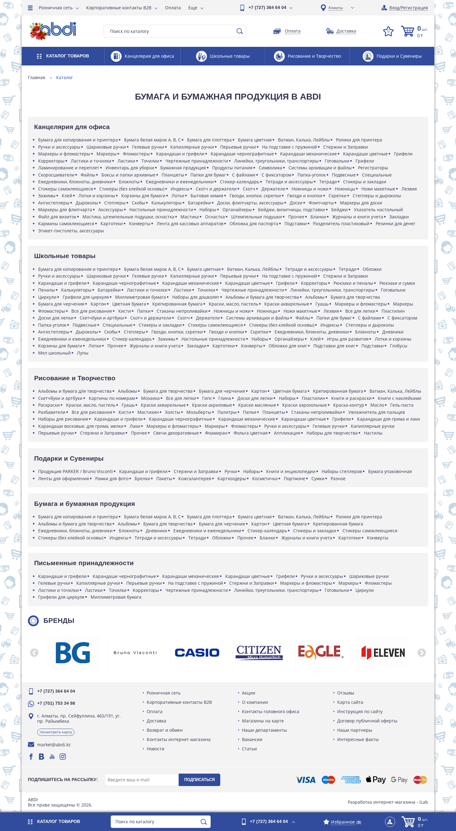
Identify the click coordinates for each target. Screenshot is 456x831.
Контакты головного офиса (270, 711)
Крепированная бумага (177, 304)
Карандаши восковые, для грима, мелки (80, 426)
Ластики (126, 161)
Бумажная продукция (183, 168)
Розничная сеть (56, 8)
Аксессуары (110, 209)
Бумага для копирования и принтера (78, 140)
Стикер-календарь (239, 182)
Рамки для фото (111, 478)
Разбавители (51, 412)
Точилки (150, 161)
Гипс (207, 398)
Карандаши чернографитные (242, 154)
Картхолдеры (231, 478)
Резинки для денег (395, 223)
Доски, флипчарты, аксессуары (250, 203)
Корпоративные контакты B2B (118, 8)
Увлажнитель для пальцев (376, 412)
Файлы (88, 175)
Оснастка (215, 217)
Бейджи (339, 209)
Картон (98, 304)
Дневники (393, 332)
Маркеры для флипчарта (65, 209)
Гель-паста (402, 405)
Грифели (403, 154)
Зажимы (47, 196)
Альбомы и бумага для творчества (262, 297)
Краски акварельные (286, 304)
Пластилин (393, 311)
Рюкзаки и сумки (397, 283)
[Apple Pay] (376, 780)
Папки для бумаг (208, 175)
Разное (338, 478)
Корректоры (51, 161)
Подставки (295, 223)
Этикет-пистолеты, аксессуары (71, 231)
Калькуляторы (166, 203)
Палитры (227, 412)
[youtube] (52, 756)
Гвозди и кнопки (304, 196)
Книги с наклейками (399, 398)
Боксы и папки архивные (128, 175)
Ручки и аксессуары (59, 147)
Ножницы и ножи (310, 189)
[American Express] (351, 780)
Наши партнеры (354, 730)
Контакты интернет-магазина (179, 739)
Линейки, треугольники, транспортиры (276, 161)
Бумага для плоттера (209, 140)
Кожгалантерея (194, 478)
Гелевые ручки (148, 147)
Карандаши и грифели (180, 154)
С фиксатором (276, 175)
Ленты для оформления (63, 478)
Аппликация (287, 433)
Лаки (135, 426)
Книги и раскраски (351, 398)
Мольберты (198, 412)
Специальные (377, 175)
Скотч (249, 189)
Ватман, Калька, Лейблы (304, 140)
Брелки (142, 478)
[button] (34, 652)
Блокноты (129, 182)
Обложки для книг (288, 346)
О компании (255, 702)
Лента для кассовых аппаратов (190, 223)
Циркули (47, 297)
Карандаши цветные (365, 154)
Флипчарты (321, 203)
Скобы (138, 203)
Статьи (249, 749)
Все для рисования (91, 311)
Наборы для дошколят (195, 297)
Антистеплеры (53, 203)
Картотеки (112, 223)
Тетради (328, 182)
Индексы (180, 189)
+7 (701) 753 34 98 (56, 703)
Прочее (296, 217)
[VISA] (305, 780)
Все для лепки (360, 311)
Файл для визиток (57, 217)
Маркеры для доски (361, 203)
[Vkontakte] (41, 756)
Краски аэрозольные (304, 405)
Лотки (178, 196)
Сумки (317, 478)
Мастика (190, 217)
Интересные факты (358, 739)
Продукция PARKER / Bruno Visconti (75, 471)
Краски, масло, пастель (233, 304)
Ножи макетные (378, 189)
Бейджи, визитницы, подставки (291, 209)
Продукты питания (232, 168)
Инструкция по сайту (359, 711)
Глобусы (398, 346)
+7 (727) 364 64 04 (267, 7)
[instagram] (63, 756)
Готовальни (337, 161)
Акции (248, 693)
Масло (377, 405)
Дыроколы (87, 203)
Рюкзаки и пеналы (353, 283)
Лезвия (409, 189)
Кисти (124, 311)
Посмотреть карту (56, 732)
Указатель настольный (378, 209)
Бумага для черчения (61, 304)
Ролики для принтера (359, 140)
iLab (423, 802)
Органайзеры (237, 209)
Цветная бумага (129, 304)
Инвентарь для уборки (129, 168)
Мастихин (148, 412)
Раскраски (49, 405)
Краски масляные (257, 405)
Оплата (173, 8)
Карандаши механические (308, 154)
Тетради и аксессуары (289, 182)
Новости (155, 749)
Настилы (373, 433)
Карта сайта (350, 702)
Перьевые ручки (238, 147)
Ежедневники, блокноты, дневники (75, 182)
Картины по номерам (112, 398)
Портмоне (294, 478)
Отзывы (345, 693)
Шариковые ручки (106, 147)
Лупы (82, 353)
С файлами (243, 175)
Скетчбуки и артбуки (102, 318)
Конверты (139, 223)
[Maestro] (328, 780)
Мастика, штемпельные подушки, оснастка (128, 217)
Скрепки (337, 196)
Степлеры (115, 203)
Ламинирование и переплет (68, 168)
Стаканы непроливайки (182, 311)
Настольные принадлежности (161, 209)
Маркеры (106, 154)
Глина (224, 398)
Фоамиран (216, 433)
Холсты (172, 412)
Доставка (156, 721)
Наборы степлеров (342, 471)
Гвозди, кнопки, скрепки (255, 196)
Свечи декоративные (176, 433)
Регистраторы (373, 168)
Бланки (318, 217)
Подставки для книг (334, 346)
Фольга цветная (251, 433)
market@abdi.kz (54, 745)
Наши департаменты (264, 730)
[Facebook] (31, 756)
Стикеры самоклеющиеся (65, 189)
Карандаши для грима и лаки (388, 419)
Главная (36, 77)
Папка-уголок (311, 175)
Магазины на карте (263, 721)
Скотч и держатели (216, 189)
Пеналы (46, 290)
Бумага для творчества (355, 297)
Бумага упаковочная (390, 471)
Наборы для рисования (63, 419)
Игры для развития (348, 339)
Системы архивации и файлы (320, 168)
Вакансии (252, 739)
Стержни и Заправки (345, 147)
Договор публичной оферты (367, 721)
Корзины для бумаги (143, 196)
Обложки (372, 269)
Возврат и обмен (165, 730)
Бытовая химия (206, 196)
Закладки (399, 217)
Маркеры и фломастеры (64, 154)
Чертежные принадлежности (196, 161)
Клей (67, 196)
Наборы (207, 209)
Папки (143, 311)
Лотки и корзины (96, 196)
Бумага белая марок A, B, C (152, 140)
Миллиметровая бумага (140, 297)
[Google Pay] (399, 780)
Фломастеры (136, 154)
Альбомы (314, 297)
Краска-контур (348, 405)
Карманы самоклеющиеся (66, 223)
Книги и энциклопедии (290, 471)
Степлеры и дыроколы (377, 196)
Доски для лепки (56, 318)
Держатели (273, 189)
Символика (270, 168)
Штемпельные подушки (256, 217)
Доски (296, 203)
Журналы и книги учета (357, 217)
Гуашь (322, 304)
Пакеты (164, 478)
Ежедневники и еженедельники (180, 182)
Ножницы (345, 189)
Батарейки (199, 203)
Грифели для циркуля (86, 297)
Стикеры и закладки (364, 182)
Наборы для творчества (332, 433)
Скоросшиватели (56, 175)
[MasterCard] (420, 780)
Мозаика (150, 398)
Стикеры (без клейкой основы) (131, 189)
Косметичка (265, 478)
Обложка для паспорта (254, 223)
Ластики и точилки (91, 161)
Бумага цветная (255, 140)
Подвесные (344, 175)
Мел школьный (54, 353)
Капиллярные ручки (192, 147)
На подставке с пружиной (289, 147)
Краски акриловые (212, 405)
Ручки (231, 471)
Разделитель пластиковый (341, 223)
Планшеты (173, 175)
